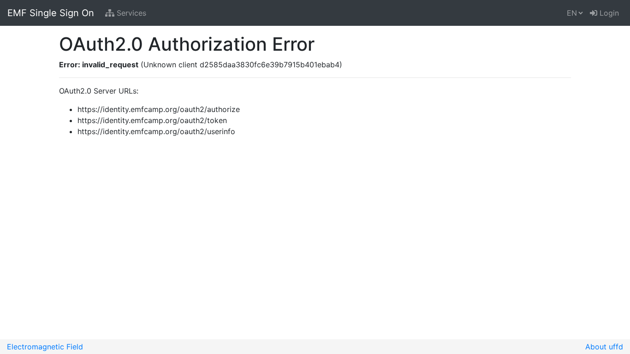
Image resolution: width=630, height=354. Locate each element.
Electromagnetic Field (45, 346)
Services (130, 13)
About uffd (604, 346)
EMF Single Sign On (50, 12)
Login (608, 13)
